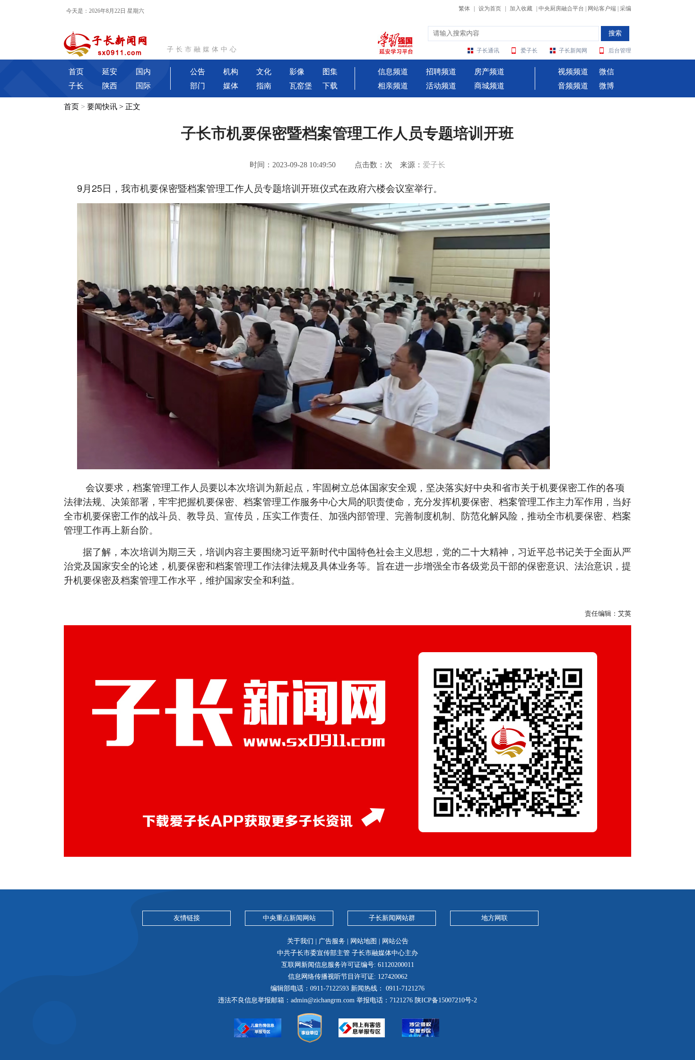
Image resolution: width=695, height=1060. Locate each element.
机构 (230, 72)
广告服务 (332, 941)
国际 (143, 86)
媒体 (230, 86)
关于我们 (300, 941)
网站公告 (395, 941)
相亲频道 (393, 86)
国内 (143, 72)
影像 (296, 72)
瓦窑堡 (300, 86)
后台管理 (619, 50)
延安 (109, 72)
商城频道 (489, 86)
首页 (76, 72)
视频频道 (573, 72)
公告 (197, 72)
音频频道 (573, 86)
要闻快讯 (102, 107)
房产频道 (489, 72)
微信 (606, 72)
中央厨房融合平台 (561, 8)
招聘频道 (441, 72)
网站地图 (363, 941)
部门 (197, 86)
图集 (330, 72)
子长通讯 (488, 50)
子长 (76, 86)
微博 (606, 86)
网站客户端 (602, 8)
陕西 (109, 86)
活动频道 (441, 86)
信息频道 (393, 72)
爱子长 (529, 50)
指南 (263, 86)
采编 (625, 8)
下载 (330, 86)
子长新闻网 (573, 50)
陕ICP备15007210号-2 (446, 1000)
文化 (263, 72)
